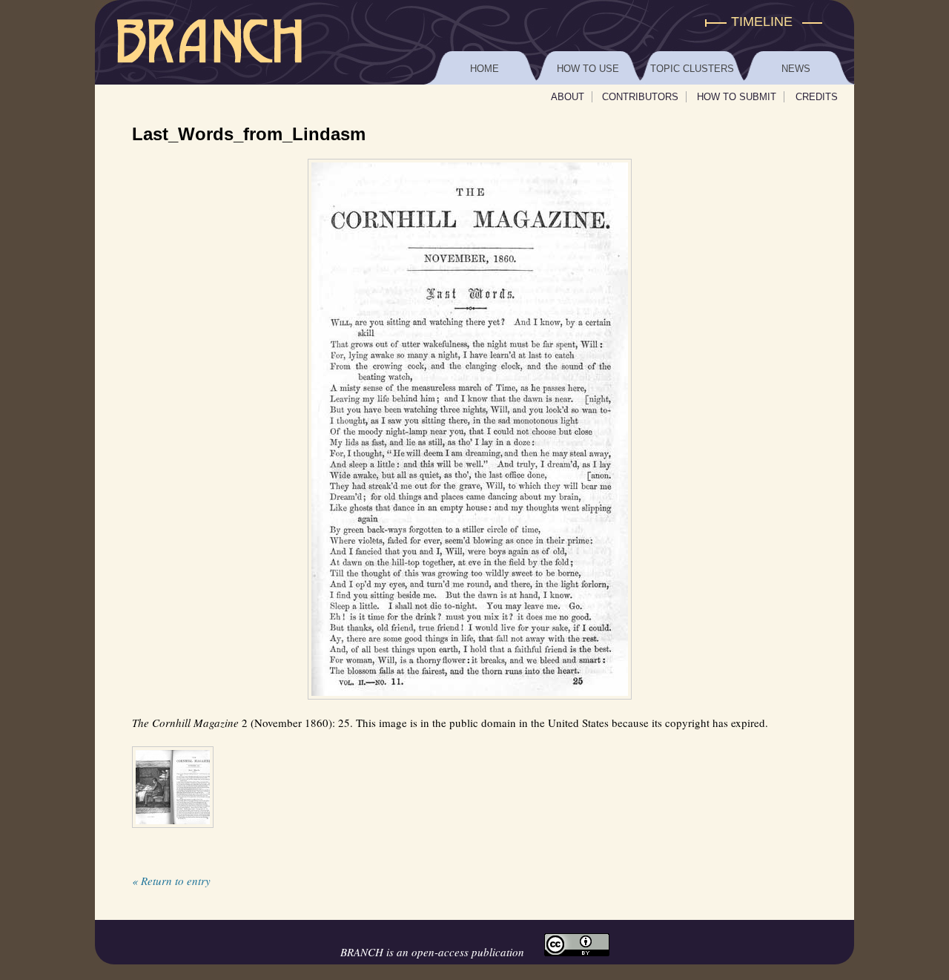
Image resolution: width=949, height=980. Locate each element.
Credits (817, 96)
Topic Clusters (692, 68)
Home (484, 68)
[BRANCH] (474, 22)
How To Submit (736, 96)
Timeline (762, 21)
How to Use (588, 68)
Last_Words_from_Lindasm (249, 134)
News (795, 68)
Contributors (640, 96)
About (567, 96)
